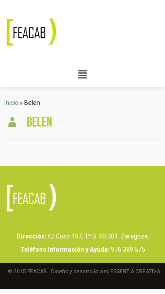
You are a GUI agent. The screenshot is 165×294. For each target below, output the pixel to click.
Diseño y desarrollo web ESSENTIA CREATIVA (105, 271)
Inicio (11, 102)
